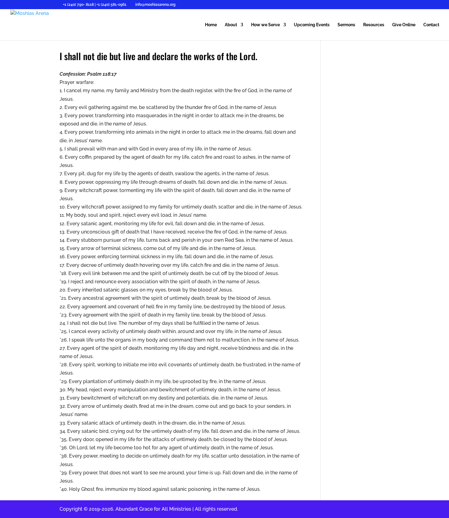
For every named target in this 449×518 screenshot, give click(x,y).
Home (211, 25)
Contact (431, 25)
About (231, 25)
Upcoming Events (312, 25)
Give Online (403, 25)
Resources (373, 25)
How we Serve (265, 25)
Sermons (346, 25)
